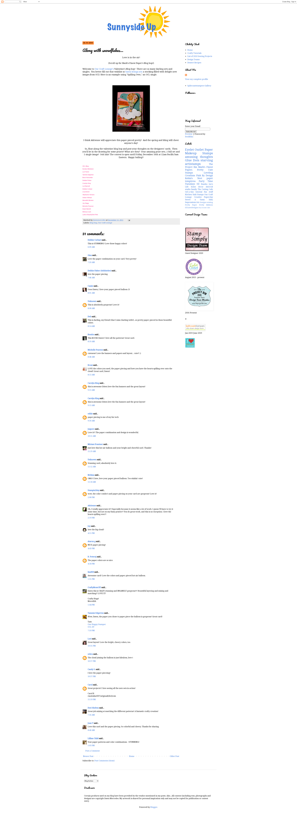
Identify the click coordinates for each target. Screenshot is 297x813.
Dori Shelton (93, 708)
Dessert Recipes (194, 63)
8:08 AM (91, 308)
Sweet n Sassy (195, 200)
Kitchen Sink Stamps (194, 194)
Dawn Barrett (86, 209)
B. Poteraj (92, 557)
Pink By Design (204, 175)
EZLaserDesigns (191, 207)
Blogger (153, 807)
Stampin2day (93, 490)
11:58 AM (92, 482)
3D (198, 184)
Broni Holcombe (87, 177)
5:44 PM (91, 605)
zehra (90, 654)
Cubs (208, 207)
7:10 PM (91, 630)
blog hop (93, 223)
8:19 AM (91, 341)
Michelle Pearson (88, 206)
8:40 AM (91, 730)
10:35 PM (92, 646)
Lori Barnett (86, 186)
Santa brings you (134, 72)
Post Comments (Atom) (104, 761)
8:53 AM (91, 375)
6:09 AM (91, 247)
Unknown (92, 301)
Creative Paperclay (203, 197)
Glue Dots (192, 160)
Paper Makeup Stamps (199, 151)
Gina (90, 255)
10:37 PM (92, 661)
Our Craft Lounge (105, 223)
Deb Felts (95, 214)
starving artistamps (199, 162)
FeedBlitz (189, 137)
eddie (90, 414)
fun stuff (208, 192)
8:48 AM (91, 357)
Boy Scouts (202, 207)
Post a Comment (92, 751)
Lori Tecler (85, 172)
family (194, 189)
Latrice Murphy (87, 214)
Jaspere (91, 429)
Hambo (204, 184)
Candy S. (91, 669)
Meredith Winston (88, 200)
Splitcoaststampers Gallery (199, 86)
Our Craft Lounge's (104, 69)
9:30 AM (91, 421)
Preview (188, 134)
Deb (89, 316)
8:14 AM (91, 326)
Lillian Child (93, 738)
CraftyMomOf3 (94, 587)
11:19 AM (92, 451)
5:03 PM (91, 745)
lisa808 (91, 572)
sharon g (91, 541)
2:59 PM (91, 518)
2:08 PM (91, 497)
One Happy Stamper (97, 624)
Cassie (90, 286)
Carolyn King (86, 183)
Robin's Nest (193, 178)
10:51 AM (92, 436)
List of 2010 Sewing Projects (199, 56)
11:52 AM (92, 467)
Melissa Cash (86, 212)
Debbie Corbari (87, 189)
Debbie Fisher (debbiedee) (99, 271)
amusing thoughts (199, 157)
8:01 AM (91, 293)
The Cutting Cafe (205, 189)
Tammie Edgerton (88, 175)
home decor (197, 187)
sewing (210, 202)
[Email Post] (129, 220)
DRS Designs (201, 202)
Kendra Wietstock (88, 169)
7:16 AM (91, 715)
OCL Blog (85, 166)
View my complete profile (196, 79)
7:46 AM (91, 278)
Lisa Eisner (86, 192)
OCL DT (91, 627)
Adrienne (92, 505)
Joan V (90, 723)
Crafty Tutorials (194, 53)
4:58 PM (91, 564)
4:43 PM (91, 548)
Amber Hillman (87, 197)
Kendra (91, 334)
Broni (90, 365)
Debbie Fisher (87, 180)
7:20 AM (91, 262)
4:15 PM (91, 533)
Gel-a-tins (189, 192)
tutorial (198, 192)
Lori (89, 639)
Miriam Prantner (95, 444)
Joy (89, 526)
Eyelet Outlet (194, 149)
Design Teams (193, 59)
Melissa (91, 475)
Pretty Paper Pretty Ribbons (199, 205)
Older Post (174, 756)
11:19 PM (92, 699)
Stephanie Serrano (88, 195)
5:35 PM (91, 579)
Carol (90, 685)
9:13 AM (91, 390)
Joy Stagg (85, 203)
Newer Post (88, 756)
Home (131, 756)
